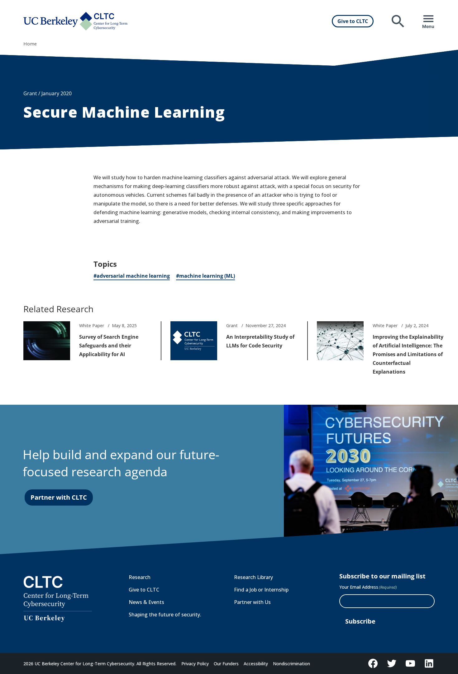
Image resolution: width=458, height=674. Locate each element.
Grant (232, 325)
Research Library (253, 577)
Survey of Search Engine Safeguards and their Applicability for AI (108, 345)
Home (30, 44)
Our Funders (226, 664)
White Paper (91, 325)
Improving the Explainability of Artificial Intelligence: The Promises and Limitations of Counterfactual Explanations (408, 354)
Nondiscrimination (291, 664)
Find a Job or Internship (261, 589)
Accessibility (256, 664)
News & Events (146, 602)
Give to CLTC (352, 21)
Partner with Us (252, 602)
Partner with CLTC (59, 497)
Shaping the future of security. (165, 614)
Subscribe (360, 621)
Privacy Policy (195, 664)
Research (139, 577)
